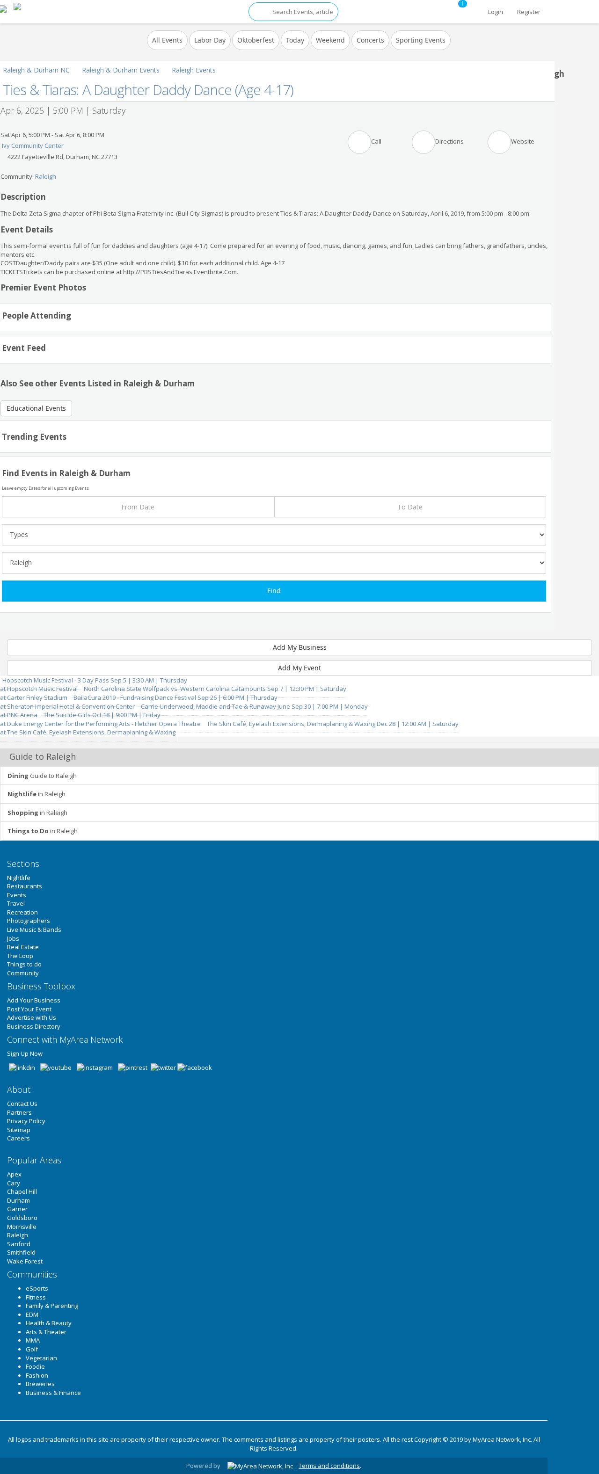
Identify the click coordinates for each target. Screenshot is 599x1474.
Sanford (18, 1244)
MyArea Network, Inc (502, 1439)
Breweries (40, 1384)
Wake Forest (25, 1261)
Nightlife (18, 877)
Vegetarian (41, 1358)
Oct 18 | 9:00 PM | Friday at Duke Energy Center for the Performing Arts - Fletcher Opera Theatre (101, 719)
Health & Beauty (49, 1323)
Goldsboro (22, 1217)
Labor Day (210, 40)
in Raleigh (36, 794)
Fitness (36, 1297)
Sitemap (18, 1129)
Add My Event (299, 667)
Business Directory (33, 1026)
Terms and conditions (329, 1465)
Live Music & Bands (34, 929)
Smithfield (21, 1252)
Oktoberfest (255, 40)
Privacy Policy (26, 1121)
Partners (19, 1112)
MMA (33, 1340)
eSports (37, 1288)
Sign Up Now (25, 1053)
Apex (14, 1174)
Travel (16, 903)
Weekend (330, 40)
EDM (32, 1314)
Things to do (24, 964)
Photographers (28, 920)
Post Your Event (29, 1009)
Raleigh (45, 176)
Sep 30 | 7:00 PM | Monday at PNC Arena (184, 710)
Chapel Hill (22, 1191)
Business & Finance (53, 1392)
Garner (17, 1209)
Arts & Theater (46, 1332)
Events (16, 895)
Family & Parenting (52, 1305)
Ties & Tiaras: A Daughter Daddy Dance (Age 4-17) (148, 89)
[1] (474, 7)
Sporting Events (421, 40)
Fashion (37, 1375)
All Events (167, 40)
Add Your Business (33, 1000)
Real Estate (23, 947)
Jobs (13, 938)
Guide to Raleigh (42, 775)
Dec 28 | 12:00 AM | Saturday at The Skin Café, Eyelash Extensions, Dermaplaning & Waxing (229, 728)
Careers (18, 1138)
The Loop (20, 955)
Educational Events (36, 408)
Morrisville (22, 1226)
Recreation (22, 912)
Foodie (35, 1366)
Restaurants (24, 886)
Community (23, 973)
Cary (13, 1183)
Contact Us (22, 1103)
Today (295, 40)
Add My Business (300, 647)
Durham (18, 1200)
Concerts (370, 40)
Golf (32, 1349)
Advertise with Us (31, 1017)
